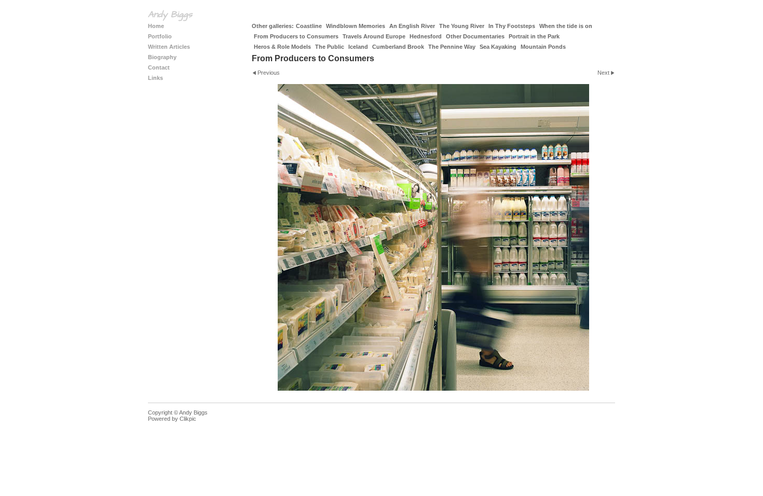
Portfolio (160, 36)
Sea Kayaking (498, 47)
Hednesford (426, 36)
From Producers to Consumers (296, 36)
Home (156, 26)
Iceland (358, 47)
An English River (412, 26)
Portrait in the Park (534, 36)
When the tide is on (565, 26)
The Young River (461, 26)
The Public (329, 47)
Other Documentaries (475, 36)
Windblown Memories (355, 26)
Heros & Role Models (282, 47)
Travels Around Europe (374, 36)
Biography (162, 57)
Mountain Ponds (543, 47)
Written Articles (169, 47)
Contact (159, 67)
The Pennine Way (451, 47)
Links (155, 78)
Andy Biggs (170, 14)
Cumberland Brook (398, 47)
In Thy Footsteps (511, 26)
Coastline (309, 26)
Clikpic (188, 419)
